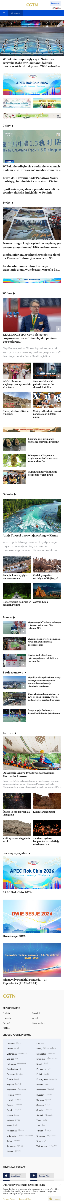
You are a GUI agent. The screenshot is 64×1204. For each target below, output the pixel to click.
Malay (46, 1048)
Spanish (44, 1109)
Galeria (8, 494)
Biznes (7, 617)
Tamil (41, 1120)
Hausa (13, 1115)
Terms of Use (25, 1199)
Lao (40, 1043)
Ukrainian (46, 1135)
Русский (6, 1022)
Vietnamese (46, 1145)
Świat (6, 202)
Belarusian (17, 1053)
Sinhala (43, 1104)
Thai (40, 1125)
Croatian (15, 1074)
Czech (13, 1079)
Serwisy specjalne (15, 853)
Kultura (8, 732)
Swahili (44, 1115)
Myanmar (46, 1058)
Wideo (7, 293)
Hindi (12, 1125)
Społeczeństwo (13, 672)
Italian (13, 1140)
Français (7, 1017)
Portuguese (46, 1079)
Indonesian (20, 1135)
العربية (35, 1017)
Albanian (14, 1043)
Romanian (45, 1089)
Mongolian (45, 1053)
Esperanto (16, 1089)
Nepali (42, 1063)
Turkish (43, 1130)
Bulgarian (16, 1063)
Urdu (41, 1140)
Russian (44, 1094)
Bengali (12, 1058)
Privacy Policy (9, 1199)
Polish (42, 1074)
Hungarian (15, 1130)
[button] (5, 53)
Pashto (42, 1084)
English (6, 1013)
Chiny (6, 125)
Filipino (14, 1094)
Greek (14, 1109)
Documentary (38, 1022)
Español (36, 1013)
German (14, 1104)
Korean (14, 1151)
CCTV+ (6, 1027)
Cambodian (14, 1068)
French (14, 1099)
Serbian (43, 1099)
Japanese (15, 1145)
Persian (43, 1068)
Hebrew (13, 1120)
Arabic (13, 1048)
